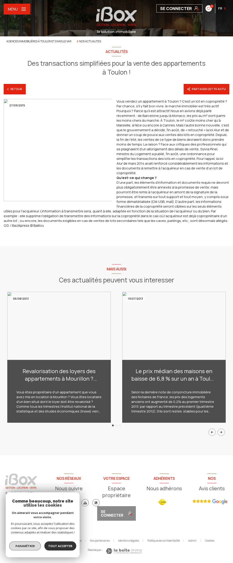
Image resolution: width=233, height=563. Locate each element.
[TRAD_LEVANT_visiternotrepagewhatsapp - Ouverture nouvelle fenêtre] (96, 502)
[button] (221, 432)
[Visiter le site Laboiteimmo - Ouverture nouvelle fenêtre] (124, 551)
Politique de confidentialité (163, 541)
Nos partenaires (100, 541)
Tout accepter (60, 546)
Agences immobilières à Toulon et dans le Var (38, 41)
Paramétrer (25, 546)
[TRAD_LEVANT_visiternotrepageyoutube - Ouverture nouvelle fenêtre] (85, 502)
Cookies (209, 540)
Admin (192, 541)
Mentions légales (128, 541)
